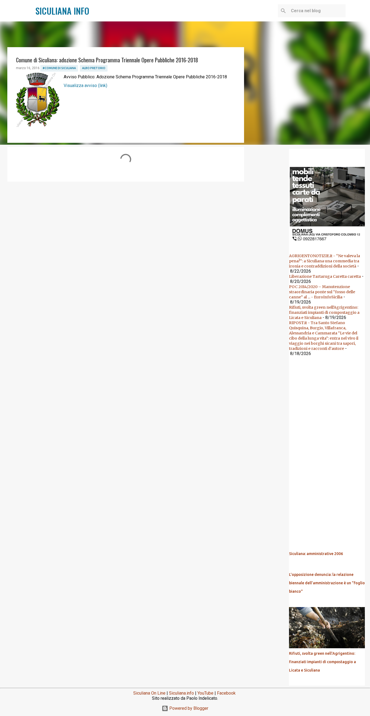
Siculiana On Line (149, 693)
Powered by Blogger (188, 708)
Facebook (226, 693)
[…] (329, 242)
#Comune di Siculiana (59, 68)
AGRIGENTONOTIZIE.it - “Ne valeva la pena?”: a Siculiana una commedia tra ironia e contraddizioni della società (324, 261)
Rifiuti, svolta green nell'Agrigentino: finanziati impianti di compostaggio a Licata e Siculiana (324, 312)
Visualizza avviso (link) (85, 85)
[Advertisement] (125, 228)
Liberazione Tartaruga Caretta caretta (325, 276)
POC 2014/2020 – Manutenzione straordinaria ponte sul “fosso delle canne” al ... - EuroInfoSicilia (322, 291)
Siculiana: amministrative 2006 (316, 553)
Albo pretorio (93, 68)
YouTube (205, 693)
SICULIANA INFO (62, 10)
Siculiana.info (181, 693)
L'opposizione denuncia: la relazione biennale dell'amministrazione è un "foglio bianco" (327, 583)
